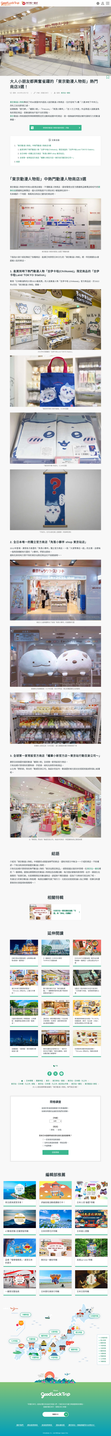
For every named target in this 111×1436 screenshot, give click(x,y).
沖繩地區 (25, 1315)
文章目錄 (55, 140)
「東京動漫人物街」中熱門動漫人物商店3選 (33, 146)
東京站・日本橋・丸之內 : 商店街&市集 (53, 1084)
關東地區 (39, 1081)
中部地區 (54, 1357)
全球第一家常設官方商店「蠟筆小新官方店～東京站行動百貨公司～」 (47, 158)
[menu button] (107, 3)
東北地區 (79, 1332)
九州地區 (14, 1341)
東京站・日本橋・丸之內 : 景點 (23, 1084)
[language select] (97, 3)
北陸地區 (54, 1332)
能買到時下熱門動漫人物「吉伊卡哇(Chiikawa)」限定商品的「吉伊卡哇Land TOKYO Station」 (57, 150)
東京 (12, 116)
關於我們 (19, 1425)
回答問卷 (55, 1152)
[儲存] (107, 77)
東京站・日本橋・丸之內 (77, 1081)
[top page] (22, 1081)
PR (56, 1066)
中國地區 (32, 1339)
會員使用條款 (47, 1425)
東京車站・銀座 (58, 1081)
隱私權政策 (60, 1425)
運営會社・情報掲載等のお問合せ (82, 1425)
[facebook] (49, 1073)
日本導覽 (29, 1081)
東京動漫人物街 (17, 102)
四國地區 (35, 1357)
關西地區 (44, 1336)
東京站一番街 (65, 93)
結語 (18, 162)
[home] (10, 4)
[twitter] (55, 1073)
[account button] (102, 3)
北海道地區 (94, 1316)
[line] (61, 1073)
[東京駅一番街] (29, 3)
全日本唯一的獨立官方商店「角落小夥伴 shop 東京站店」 (43, 154)
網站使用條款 (32, 1425)
